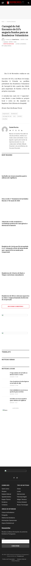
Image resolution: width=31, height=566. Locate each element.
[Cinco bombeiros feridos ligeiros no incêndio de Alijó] (5, 383)
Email (3, 538)
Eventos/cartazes (8, 43)
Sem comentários (21, 43)
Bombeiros (14, 113)
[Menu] (3, 3)
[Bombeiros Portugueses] (16, 3)
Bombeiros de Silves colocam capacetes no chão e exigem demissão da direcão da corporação (15, 298)
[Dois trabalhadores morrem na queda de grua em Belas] (5, 392)
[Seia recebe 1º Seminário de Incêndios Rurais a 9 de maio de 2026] (15, 189)
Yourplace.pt (20, 556)
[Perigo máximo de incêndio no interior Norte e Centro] (5, 375)
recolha (5, 119)
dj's (14, 116)
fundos (20, 116)
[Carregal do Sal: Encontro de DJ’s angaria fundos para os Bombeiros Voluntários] (15, 58)
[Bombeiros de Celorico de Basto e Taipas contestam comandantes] (15, 263)
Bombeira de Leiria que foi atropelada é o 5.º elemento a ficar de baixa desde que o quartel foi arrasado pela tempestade (15, 249)
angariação (6, 113)
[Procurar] (28, 3)
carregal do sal (7, 116)
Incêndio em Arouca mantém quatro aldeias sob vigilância (14, 177)
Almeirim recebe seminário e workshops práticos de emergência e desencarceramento (15, 223)
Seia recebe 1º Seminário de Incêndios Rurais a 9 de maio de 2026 (15, 200)
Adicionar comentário (15, 306)
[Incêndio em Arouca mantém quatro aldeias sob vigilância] (15, 166)
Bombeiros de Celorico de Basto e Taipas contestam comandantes (13, 274)
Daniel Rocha (15, 39)
